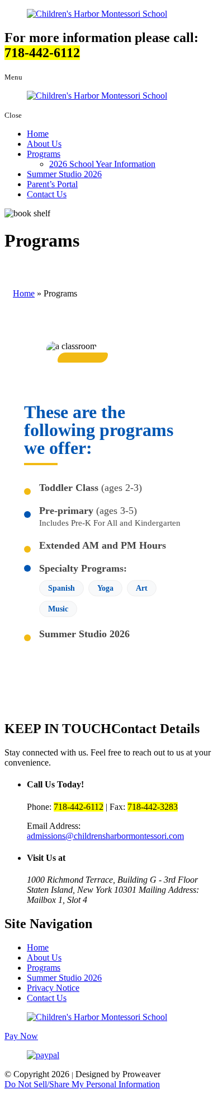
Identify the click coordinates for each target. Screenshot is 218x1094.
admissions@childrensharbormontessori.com (105, 836)
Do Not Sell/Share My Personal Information (82, 1084)
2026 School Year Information (102, 164)
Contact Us (47, 194)
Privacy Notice (53, 988)
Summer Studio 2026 (64, 174)
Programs (43, 154)
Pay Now (21, 1036)
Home (38, 133)
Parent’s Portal (52, 184)
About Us (44, 144)
